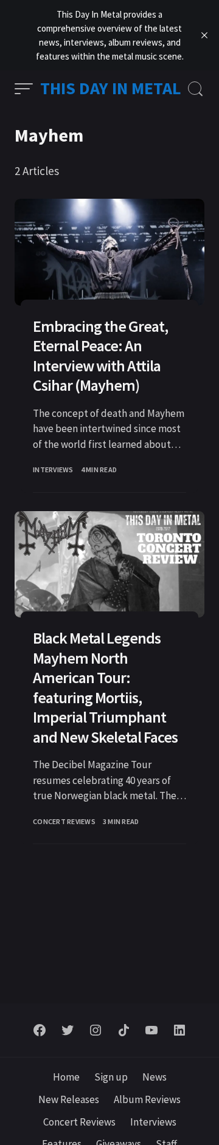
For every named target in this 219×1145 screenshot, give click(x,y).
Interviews (53, 469)
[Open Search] (195, 89)
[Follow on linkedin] (179, 1030)
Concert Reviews (64, 821)
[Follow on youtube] (151, 1030)
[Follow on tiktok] (123, 1030)
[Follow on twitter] (67, 1030)
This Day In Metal (110, 88)
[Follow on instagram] (95, 1030)
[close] (204, 35)
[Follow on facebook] (39, 1030)
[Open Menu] (24, 89)
